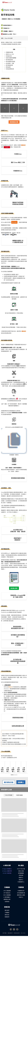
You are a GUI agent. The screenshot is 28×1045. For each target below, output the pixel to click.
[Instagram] (14, 929)
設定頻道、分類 (10, 63)
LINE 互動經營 (7, 890)
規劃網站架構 (9, 52)
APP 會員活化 (7, 893)
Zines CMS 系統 (8, 38)
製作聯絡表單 (9, 65)
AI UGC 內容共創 (7, 873)
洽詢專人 (21, 782)
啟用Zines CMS (10, 54)
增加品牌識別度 (10, 69)
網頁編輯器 (21, 873)
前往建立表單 (14, 588)
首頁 (2, 38)
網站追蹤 (8, 67)
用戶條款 (5, 933)
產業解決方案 (7, 899)
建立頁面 (14, 222)
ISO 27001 (23, 933)
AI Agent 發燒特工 (7, 869)
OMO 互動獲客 (7, 895)
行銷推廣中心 (21, 882)
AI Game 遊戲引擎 (7, 871)
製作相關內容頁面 (10, 61)
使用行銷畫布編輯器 (11, 58)
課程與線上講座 (21, 895)
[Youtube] (17, 929)
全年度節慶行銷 (21, 893)
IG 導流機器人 (7, 897)
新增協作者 (9, 56)
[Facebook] (11, 929)
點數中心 (21, 877)
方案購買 (7, 912)
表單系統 (21, 875)
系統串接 (7, 901)
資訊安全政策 (17, 933)
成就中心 (21, 879)
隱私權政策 (10, 933)
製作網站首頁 (9, 59)
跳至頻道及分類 (14, 122)
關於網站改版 (8, 782)
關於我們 (7, 910)
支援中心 (21, 897)
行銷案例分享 (21, 890)
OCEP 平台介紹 (21, 869)
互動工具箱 (21, 871)
